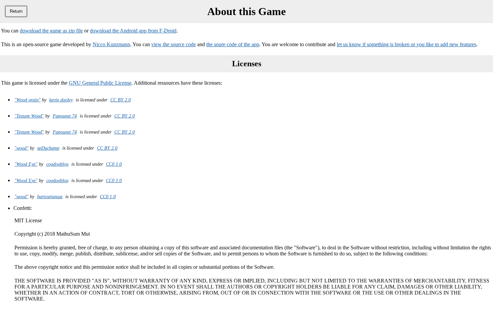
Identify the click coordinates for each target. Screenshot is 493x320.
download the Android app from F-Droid (133, 30)
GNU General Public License (100, 83)
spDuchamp (48, 148)
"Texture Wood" (29, 115)
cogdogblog (57, 164)
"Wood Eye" (26, 164)
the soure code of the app (232, 44)
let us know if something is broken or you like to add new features (406, 44)
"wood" (21, 148)
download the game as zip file (51, 30)
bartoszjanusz (49, 196)
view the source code (173, 44)
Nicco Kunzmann (111, 44)
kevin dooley (61, 99)
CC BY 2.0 (120, 99)
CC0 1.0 (114, 164)
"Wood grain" (27, 99)
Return (16, 11)
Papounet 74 (65, 115)
